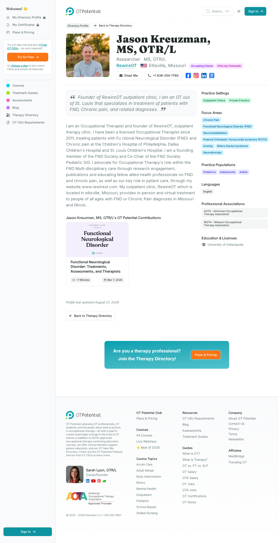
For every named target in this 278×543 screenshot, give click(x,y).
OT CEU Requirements (198, 418)
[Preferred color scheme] (239, 11)
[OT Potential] (83, 11)
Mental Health (146, 488)
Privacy (233, 429)
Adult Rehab (145, 470)
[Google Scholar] (211, 75)
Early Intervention (148, 476)
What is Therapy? (194, 459)
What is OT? (191, 453)
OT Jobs (188, 484)
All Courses (144, 435)
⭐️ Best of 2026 (148, 447)
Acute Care (144, 464)
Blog (185, 424)
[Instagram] (196, 75)
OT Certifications (194, 496)
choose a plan (19, 65)
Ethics (140, 482)
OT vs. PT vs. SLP (195, 465)
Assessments (191, 430)
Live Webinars (146, 441)
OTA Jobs (189, 490)
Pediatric (142, 501)
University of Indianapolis (225, 244)
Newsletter (236, 439)
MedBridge (236, 456)
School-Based (146, 507)
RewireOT (126, 65)
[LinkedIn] (204, 75)
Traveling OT (237, 462)
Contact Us (236, 423)
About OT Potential (242, 418)
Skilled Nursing (147, 513)
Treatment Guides (195, 436)
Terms (232, 434)
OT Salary (189, 472)
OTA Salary (190, 478)
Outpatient (144, 495)
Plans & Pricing (206, 355)
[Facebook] (188, 75)
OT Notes (189, 502)
